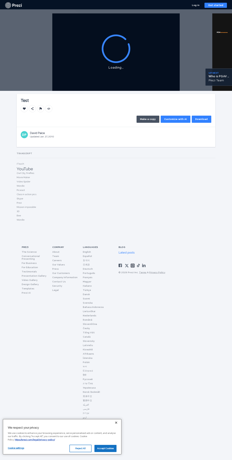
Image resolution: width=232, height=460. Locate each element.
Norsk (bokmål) (91, 392)
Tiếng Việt (89, 332)
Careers (57, 260)
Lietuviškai (89, 311)
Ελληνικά (88, 370)
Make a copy (148, 119)
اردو (85, 417)
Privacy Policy (157, 272)
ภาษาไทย (88, 383)
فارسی (86, 409)
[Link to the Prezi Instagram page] (133, 266)
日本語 (86, 264)
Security (57, 286)
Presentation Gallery (34, 276)
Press (55, 269)
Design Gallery (30, 284)
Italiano (87, 286)
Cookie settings (16, 448)
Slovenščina (90, 324)
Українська (89, 387)
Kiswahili (88, 349)
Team (55, 256)
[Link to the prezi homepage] (13, 5)
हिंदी (84, 375)
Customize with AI (175, 119)
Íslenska (87, 358)
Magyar (87, 281)
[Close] (116, 422)
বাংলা (85, 366)
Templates (28, 288)
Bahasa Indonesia (93, 307)
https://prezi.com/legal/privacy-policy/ (35, 439)
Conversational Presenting (31, 257)
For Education (30, 267)
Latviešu (88, 345)
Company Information (65, 277)
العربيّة (86, 404)
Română (87, 320)
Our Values (58, 264)
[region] (62, 437)
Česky (86, 328)
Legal (55, 290)
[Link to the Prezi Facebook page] (121, 265)
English (87, 252)
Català (87, 337)
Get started (215, 5)
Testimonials (29, 271)
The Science (29, 252)
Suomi (86, 298)
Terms (143, 272)
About (56, 252)
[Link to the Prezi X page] (127, 266)
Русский (88, 379)
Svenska (88, 303)
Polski (86, 362)
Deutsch (88, 269)
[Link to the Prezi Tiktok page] (138, 266)
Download (201, 119)
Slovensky (89, 341)
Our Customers (61, 273)
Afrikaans (88, 354)
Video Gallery (30, 280)
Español (87, 256)
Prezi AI (26, 293)
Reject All (80, 448)
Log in (195, 5)
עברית (86, 413)
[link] (13, 5)
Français (87, 277)
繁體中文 (87, 400)
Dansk (86, 294)
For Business (29, 263)
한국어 (86, 260)
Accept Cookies (105, 448)
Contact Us (59, 281)
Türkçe (87, 290)
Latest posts (127, 252)
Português (89, 273)
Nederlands (89, 315)
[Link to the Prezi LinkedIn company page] (144, 265)
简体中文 (87, 396)
